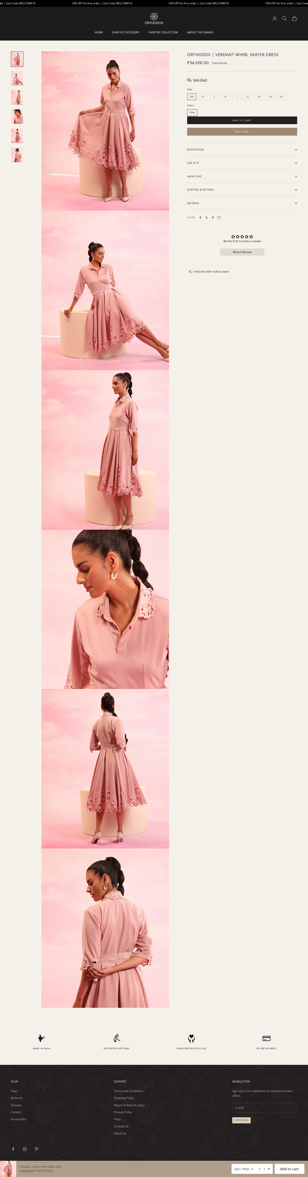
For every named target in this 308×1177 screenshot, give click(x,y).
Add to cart (242, 120)
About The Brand (200, 32)
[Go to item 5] (17, 136)
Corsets (16, 1112)
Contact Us (121, 1126)
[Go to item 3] (17, 97)
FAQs (117, 1119)
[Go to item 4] (17, 116)
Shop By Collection (163, 32)
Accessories (18, 1119)
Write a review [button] (242, 252)
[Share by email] (219, 217)
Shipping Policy (124, 1098)
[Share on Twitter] (206, 217)
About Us (120, 1133)
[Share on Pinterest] (213, 217)
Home (99, 32)
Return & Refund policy (129, 1105)
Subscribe (241, 1120)
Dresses (16, 1105)
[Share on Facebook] (200, 217)
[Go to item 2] (17, 78)
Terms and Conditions (128, 1091)
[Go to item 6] (17, 155)
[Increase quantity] (269, 1169)
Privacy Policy (123, 1112)
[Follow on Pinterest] (36, 1149)
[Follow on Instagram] (25, 1149)
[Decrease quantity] (259, 1169)
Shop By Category (125, 32)
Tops (14, 1091)
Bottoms (17, 1098)
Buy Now (242, 131)
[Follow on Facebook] (13, 1149)
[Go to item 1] (17, 59)
